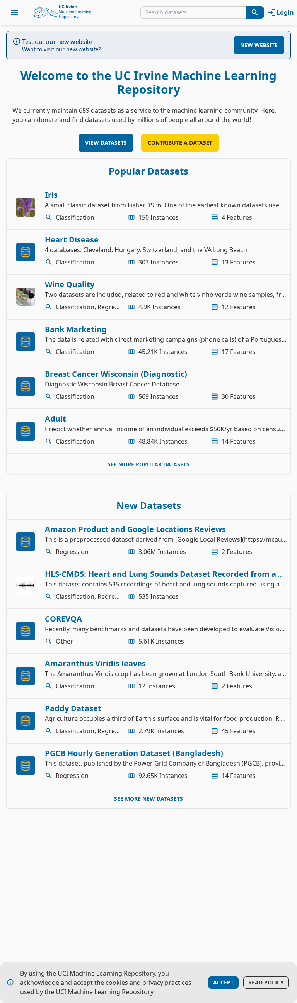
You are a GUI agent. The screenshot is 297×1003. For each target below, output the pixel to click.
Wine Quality (69, 284)
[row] (148, 207)
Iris (51, 195)
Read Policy (266, 982)
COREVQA (63, 618)
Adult (55, 418)
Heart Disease (72, 239)
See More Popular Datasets (148, 464)
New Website (259, 45)
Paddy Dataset (73, 708)
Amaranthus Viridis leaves (95, 663)
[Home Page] (62, 12)
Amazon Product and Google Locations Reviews (135, 529)
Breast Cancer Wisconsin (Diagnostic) (116, 374)
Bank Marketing (76, 329)
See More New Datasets (148, 798)
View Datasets (106, 142)
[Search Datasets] (255, 12)
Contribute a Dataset (180, 142)
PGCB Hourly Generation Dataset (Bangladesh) (134, 753)
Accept (223, 982)
